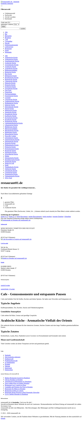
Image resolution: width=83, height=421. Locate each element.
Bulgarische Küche (11, 79)
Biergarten (8, 36)
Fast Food (8, 90)
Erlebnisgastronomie (11, 45)
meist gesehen (47, 216)
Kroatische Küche (10, 119)
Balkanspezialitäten (11, 70)
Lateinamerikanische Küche (14, 123)
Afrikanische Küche (11, 59)
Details (3, 418)
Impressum (8, 368)
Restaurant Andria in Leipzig (14, 391)
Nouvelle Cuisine (10, 136)
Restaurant (8, 48)
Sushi (6, 165)
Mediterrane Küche (11, 127)
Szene (7, 50)
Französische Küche (11, 96)
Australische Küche (11, 68)
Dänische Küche (10, 83)
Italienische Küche (11, 110)
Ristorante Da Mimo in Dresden (15, 389)
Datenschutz (9, 370)
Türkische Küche (10, 169)
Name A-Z (4, 216)
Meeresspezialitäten (11, 129)
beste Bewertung (22, 216)
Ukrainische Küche (11, 170)
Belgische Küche (10, 72)
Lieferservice (9, 47)
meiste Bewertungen (35, 216)
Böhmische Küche (11, 76)
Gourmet (8, 98)
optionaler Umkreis (7, 24)
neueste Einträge (58, 216)
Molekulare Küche (11, 132)
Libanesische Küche (11, 125)
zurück (3, 285)
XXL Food (8, 178)
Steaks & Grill (9, 163)
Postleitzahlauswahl (11, 361)
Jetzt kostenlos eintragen (12, 357)
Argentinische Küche (11, 65)
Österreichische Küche (12, 139)
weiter (8, 285)
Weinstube (8, 52)
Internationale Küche (11, 107)
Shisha (7, 156)
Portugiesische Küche (12, 149)
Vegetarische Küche (11, 174)
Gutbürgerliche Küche (12, 101)
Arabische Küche (10, 63)
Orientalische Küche (11, 138)
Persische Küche (10, 143)
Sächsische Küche (10, 152)
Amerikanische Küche (12, 61)
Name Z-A (12, 216)
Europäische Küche (11, 88)
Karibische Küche (10, 116)
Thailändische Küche (11, 167)
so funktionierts (10, 362)
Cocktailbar (8, 41)
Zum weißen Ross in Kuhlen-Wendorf (17, 383)
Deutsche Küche (10, 85)
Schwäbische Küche (11, 154)
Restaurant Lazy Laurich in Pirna (15, 385)
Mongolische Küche (11, 134)
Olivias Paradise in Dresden (14, 380)
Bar (6, 34)
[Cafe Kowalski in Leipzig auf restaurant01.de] (16, 239)
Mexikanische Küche (11, 130)
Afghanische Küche (11, 57)
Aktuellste (67, 216)
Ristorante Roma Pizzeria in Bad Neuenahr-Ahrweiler (22, 392)
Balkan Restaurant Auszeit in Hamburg (17, 378)
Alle (6, 32)
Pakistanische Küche (11, 141)
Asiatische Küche (10, 66)
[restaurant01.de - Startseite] (10, 2)
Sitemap (7, 366)
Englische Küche (10, 87)
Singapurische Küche (12, 158)
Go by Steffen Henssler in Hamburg (16, 394)
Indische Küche (10, 105)
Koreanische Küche (11, 118)
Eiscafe (7, 43)
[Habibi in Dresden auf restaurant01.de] (14, 258)
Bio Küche (8, 74)
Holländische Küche (11, 103)
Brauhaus (8, 38)
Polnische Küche (10, 147)
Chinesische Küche (11, 81)
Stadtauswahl (9, 359)
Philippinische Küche (12, 145)
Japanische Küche (10, 112)
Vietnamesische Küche (12, 176)
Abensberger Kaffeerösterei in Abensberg (18, 381)
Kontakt (7, 364)
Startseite (8, 355)
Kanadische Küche (11, 114)
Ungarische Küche (11, 172)
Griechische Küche (11, 99)
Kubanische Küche (11, 121)
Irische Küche (9, 108)
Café (6, 39)
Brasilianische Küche (11, 77)
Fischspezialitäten (10, 94)
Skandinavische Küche (12, 160)
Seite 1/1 (8, 289)
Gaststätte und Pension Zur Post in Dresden (19, 387)
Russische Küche (10, 150)
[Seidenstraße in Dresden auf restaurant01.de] (15, 220)
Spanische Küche (10, 161)
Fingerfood (8, 92)
